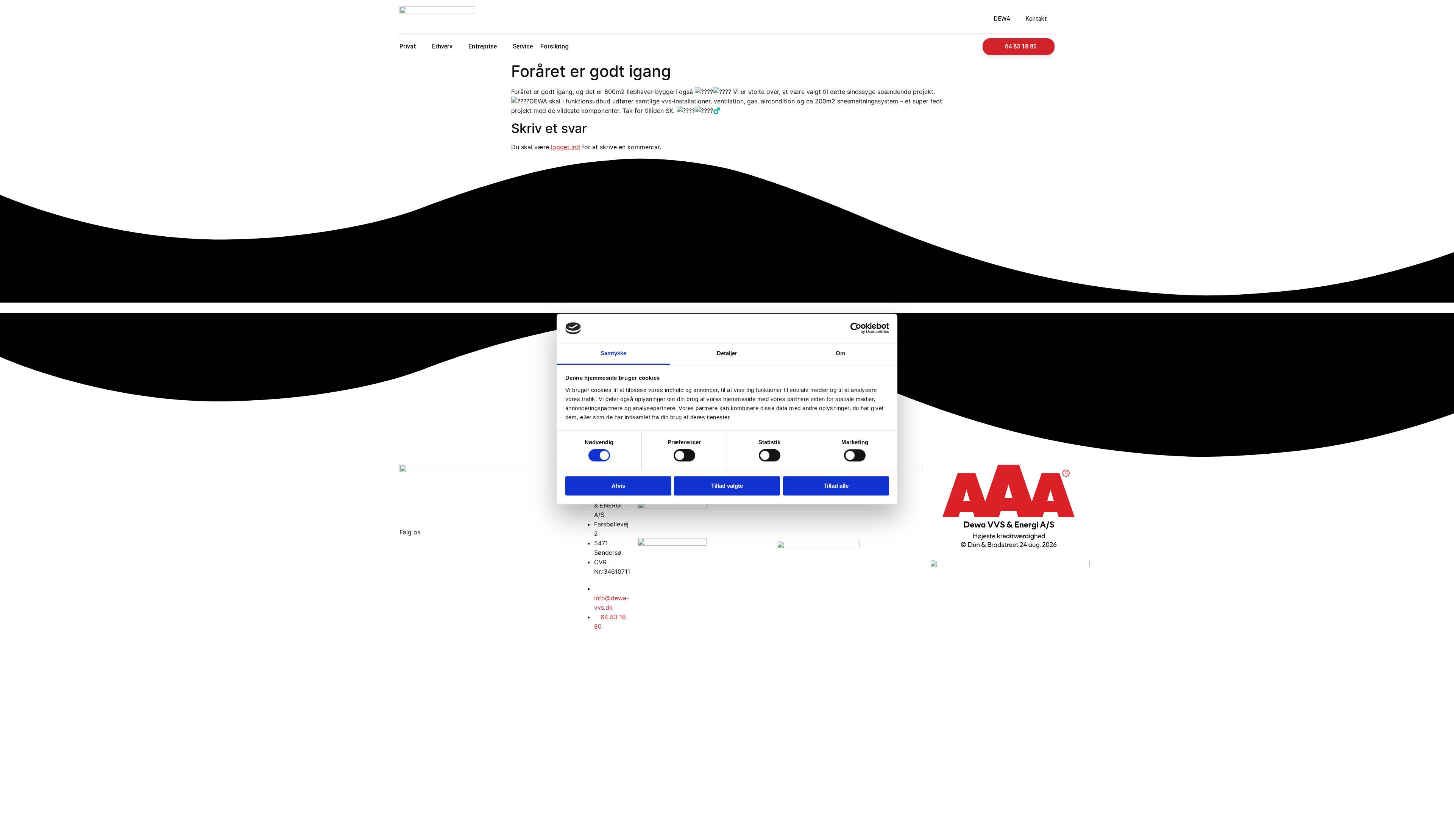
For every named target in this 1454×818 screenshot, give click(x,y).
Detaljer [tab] (727, 353)
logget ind (565, 147)
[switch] (684, 456)
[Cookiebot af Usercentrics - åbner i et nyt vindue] (856, 328)
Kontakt (1036, 18)
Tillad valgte (727, 485)
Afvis (618, 485)
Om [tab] (840, 353)
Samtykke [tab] (614, 353)
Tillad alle (836, 485)
